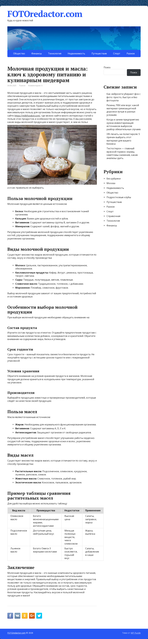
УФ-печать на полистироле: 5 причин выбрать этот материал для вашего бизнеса (123, 138)
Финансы (36, 53)
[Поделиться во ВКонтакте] (17, 616)
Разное (131, 53)
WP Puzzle (136, 632)
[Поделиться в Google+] (32, 616)
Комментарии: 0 (35, 85)
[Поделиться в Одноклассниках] (25, 616)
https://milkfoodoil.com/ (27, 115)
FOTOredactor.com (44, 13)
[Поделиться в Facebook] (10, 616)
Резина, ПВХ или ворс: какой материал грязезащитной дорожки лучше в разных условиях (123, 110)
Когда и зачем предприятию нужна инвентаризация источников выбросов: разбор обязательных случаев (124, 124)
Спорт (116, 53)
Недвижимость (76, 53)
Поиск (107, 67)
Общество (19, 53)
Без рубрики (114, 178)
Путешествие (99, 53)
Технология (54, 53)
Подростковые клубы (119, 197)
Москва (111, 183)
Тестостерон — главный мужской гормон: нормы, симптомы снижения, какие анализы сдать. (122, 153)
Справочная (113, 216)
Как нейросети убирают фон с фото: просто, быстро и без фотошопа (123, 97)
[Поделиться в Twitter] (39, 616)
